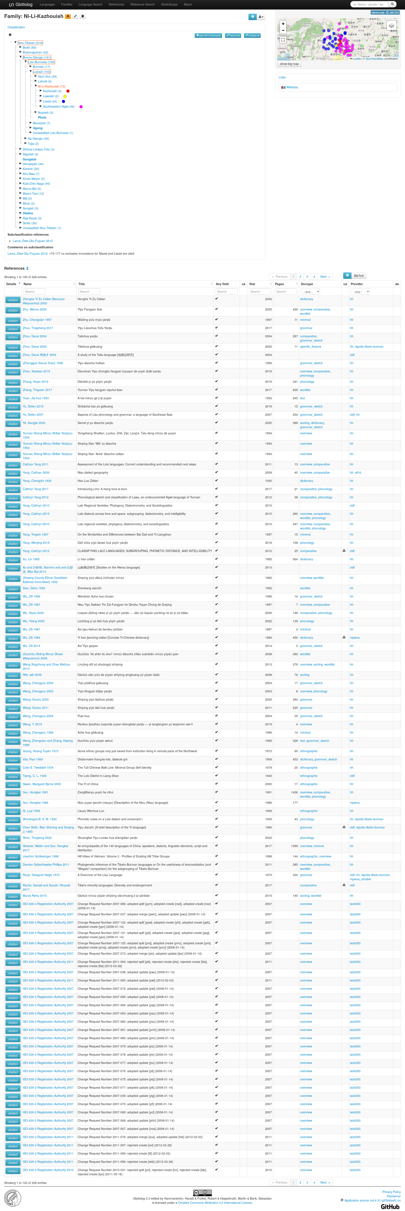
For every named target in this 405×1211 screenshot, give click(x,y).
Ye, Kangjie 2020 (34, 423)
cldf (352, 355)
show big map (289, 64)
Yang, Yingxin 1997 (36, 534)
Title (81, 284)
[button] (327, 37)
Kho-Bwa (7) (31, 174)
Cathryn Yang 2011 (36, 464)
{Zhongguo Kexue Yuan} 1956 (43, 363)
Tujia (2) (33, 143)
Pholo (42, 117)
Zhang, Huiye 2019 (35, 381)
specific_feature (310, 346)
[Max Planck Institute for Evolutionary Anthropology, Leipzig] (12, 1198)
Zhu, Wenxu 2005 (35, 309)
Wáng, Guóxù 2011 (36, 707)
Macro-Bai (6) (32, 188)
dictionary (306, 299)
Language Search (91, 4)
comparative (321, 309)
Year (252, 284)
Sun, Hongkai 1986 (35, 802)
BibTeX (359, 275)
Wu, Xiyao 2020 (33, 613)
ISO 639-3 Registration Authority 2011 (48, 962)
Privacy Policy (391, 1192)
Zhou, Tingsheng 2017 (38, 328)
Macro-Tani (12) (33, 193)
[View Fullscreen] (283, 40)
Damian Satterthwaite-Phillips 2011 (46, 864)
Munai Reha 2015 (35, 895)
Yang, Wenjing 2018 (36, 542)
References (116, 4)
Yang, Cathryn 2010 (36, 505)
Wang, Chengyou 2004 (38, 683)
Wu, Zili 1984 (31, 637)
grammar (306, 328)
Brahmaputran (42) (35, 52)
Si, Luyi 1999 (31, 811)
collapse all (253, 35)
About (188, 4)
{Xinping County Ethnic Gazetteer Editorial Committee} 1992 (45, 579)
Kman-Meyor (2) (34, 178)
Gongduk (29, 159)
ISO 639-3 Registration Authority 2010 (48, 1170)
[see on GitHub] (75, 16)
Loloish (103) (42, 72)
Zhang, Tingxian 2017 (37, 390)
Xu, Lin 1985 (31, 559)
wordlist (305, 313)
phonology (307, 375)
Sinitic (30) (30, 223)
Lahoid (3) (45, 81)
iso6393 (355, 904)
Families (66, 4)
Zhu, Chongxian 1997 (37, 319)
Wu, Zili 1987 (31, 629)
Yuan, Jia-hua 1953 (36, 398)
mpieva (355, 637)
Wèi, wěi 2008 (32, 674)
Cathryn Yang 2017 (36, 489)
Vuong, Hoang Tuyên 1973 (40, 751)
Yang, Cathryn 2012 (36, 551)
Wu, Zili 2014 (31, 646)
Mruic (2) (29, 203)
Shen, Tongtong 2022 (37, 837)
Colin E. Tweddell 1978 (38, 767)
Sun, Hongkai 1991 (35, 792)
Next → (325, 276)
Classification (16, 27)
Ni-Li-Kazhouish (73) (51, 86)
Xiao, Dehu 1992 (34, 588)
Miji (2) (27, 198)
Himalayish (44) (33, 164)
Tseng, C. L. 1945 (35, 776)
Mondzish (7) (41, 123)
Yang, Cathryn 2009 (36, 472)
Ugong (38, 128)
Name (28, 284)
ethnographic (309, 751)
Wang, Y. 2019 (32, 724)
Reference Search (143, 4)
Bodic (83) (29, 47)
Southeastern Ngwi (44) (59, 106)
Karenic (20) (31, 169)
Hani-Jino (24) (47, 76)
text (302, 398)
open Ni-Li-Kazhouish (210, 35)
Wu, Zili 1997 (31, 604)
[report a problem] (68, 16)
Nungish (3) (30, 208)
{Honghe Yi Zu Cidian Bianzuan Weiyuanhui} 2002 (44, 301)
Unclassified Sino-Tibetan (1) (42, 228)
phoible (366, 879)
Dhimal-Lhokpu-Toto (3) (38, 149)
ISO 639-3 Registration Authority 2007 (48, 904)
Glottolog (23, 4)
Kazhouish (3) (52, 91)
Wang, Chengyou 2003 (38, 691)
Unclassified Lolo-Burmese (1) (53, 133)
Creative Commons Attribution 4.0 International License (215, 1202)
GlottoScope (169, 4)
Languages (47, 4)
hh (351, 299)
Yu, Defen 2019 (33, 406)
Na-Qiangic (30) (38, 138)
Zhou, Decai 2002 (35, 346)
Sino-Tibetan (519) (30, 43)
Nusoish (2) (45, 112)
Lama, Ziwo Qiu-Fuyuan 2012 (33, 241)
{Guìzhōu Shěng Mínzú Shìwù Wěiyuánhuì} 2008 (43, 656)
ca (243, 284)
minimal (305, 319)
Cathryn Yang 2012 (36, 497)
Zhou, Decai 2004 (35, 336)
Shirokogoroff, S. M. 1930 (40, 819)
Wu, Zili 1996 (31, 596)
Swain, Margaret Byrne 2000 (42, 784)
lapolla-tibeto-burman (369, 346)
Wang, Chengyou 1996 (38, 732)
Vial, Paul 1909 (33, 759)
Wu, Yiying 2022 (34, 621)
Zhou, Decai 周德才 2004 (39, 355)
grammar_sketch (311, 340)
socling (304, 423)
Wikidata (292, 87)
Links (282, 77)
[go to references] (83, 16)
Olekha (28, 213)
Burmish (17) (41, 66)
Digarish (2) (30, 154)
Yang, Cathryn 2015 (36, 513)
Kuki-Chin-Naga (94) (36, 183)
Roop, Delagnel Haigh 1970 (41, 875)
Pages (279, 284)
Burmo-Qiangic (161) (37, 57)
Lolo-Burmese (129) (41, 62)
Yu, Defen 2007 (33, 414)
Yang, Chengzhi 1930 (37, 480)
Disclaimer (394, 1196)
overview (306, 309)
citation (13, 300)
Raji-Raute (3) (32, 218)
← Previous (279, 276)
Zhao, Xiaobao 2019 (36, 371)
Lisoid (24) (50, 101)
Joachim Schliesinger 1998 (41, 856)
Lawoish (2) (51, 96)
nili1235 (394, 12)
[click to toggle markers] (66, 91)
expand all (235, 35)
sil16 (358, 472)
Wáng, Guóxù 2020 (36, 699)
